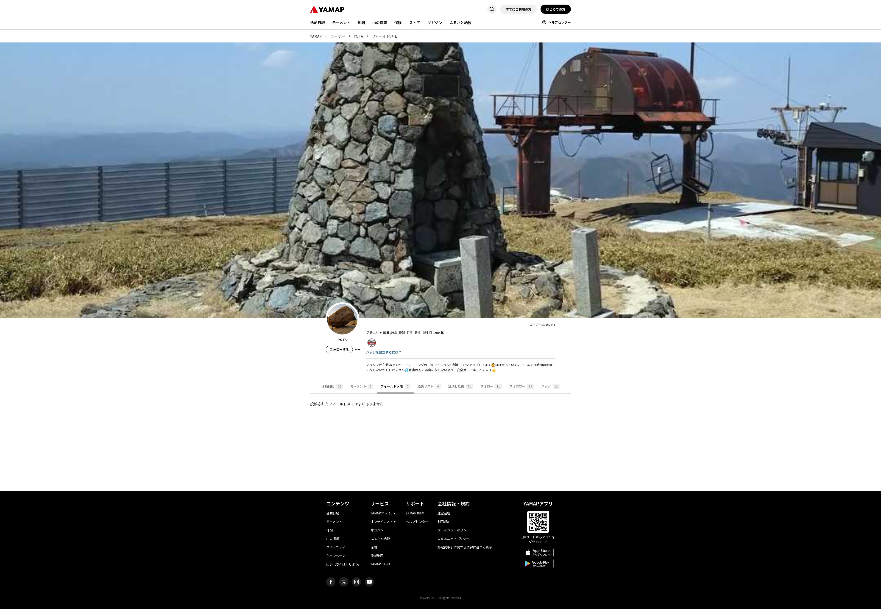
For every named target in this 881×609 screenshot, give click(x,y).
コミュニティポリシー (453, 538)
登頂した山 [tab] (459, 386)
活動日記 (317, 22)
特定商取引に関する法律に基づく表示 (465, 547)
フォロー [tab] (490, 386)
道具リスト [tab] (428, 386)
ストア (414, 22)
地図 (361, 22)
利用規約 (444, 521)
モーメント (341, 22)
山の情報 (379, 22)
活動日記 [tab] (331, 386)
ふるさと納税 (460, 22)
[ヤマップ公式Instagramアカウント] (356, 582)
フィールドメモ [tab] (394, 386)
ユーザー (337, 36)
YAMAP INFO (415, 513)
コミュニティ (335, 547)
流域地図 (377, 555)
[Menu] (357, 349)
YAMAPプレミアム (384, 513)
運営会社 (444, 513)
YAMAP (316, 36)
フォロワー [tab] (520, 386)
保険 (398, 22)
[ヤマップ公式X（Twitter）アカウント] (343, 582)
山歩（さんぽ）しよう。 (343, 564)
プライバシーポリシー (454, 530)
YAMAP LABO (380, 564)
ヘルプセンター (559, 22)
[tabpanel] (440, 442)
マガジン (434, 22)
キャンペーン (335, 555)
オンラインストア (383, 521)
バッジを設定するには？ (383, 352)
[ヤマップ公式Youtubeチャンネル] (369, 582)
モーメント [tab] (360, 386)
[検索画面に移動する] (491, 9)
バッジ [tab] (549, 386)
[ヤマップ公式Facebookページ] (330, 582)
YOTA (358, 36)
